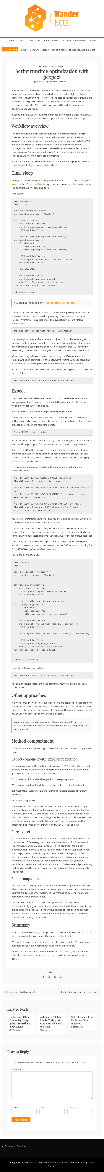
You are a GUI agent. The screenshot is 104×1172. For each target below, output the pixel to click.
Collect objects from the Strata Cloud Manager (82, 1020)
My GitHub (34, 40)
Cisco (44, 67)
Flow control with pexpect (21, 992)
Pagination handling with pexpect (79, 992)
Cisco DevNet (51, 40)
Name (16, 1107)
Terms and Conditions (16, 1146)
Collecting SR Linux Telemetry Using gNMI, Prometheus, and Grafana (20, 1021)
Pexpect (54, 67)
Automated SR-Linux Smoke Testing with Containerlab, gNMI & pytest (52, 1021)
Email (43, 1107)
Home (10, 40)
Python (60, 67)
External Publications (74, 40)
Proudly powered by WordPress (51, 1162)
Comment (18, 1069)
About (93, 40)
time (39, 184)
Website (71, 1107)
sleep (14, 184)
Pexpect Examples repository (59, 302)
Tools (21, 40)
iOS (49, 67)
